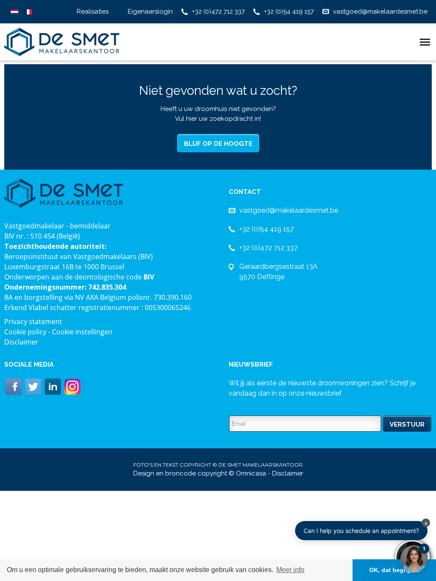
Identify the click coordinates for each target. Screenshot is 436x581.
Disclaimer (21, 342)
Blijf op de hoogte (218, 144)
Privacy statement (33, 321)
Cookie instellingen (82, 331)
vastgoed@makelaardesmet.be (380, 11)
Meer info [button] (290, 569)
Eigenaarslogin (150, 11)
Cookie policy (25, 331)
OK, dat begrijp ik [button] (394, 570)
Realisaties (93, 11)
